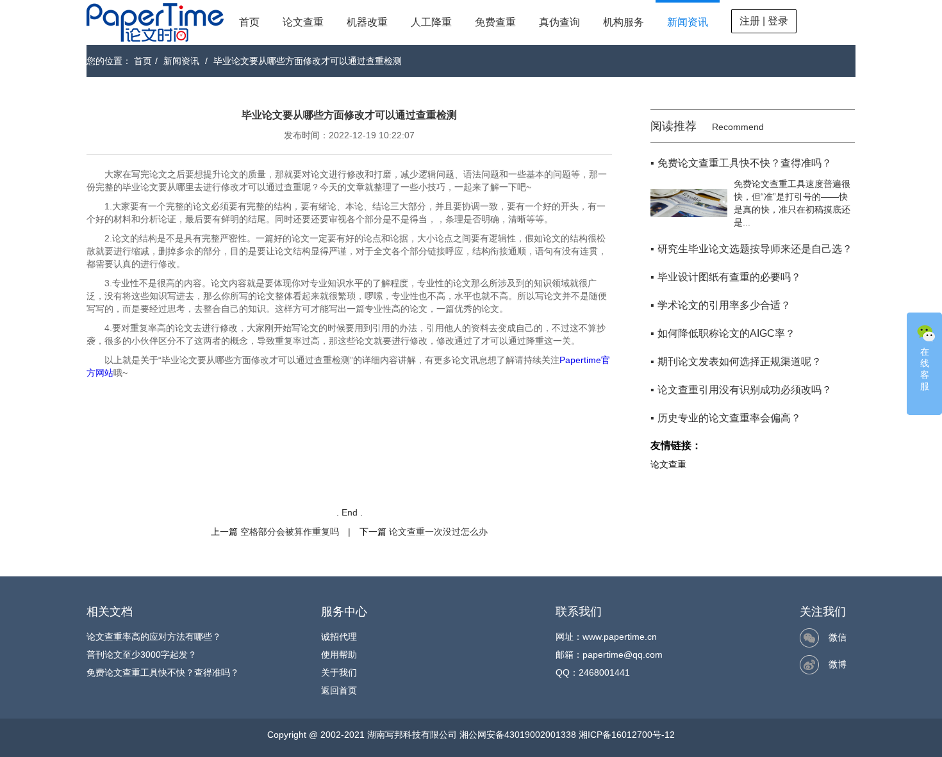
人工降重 (431, 22)
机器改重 (367, 22)
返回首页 (339, 690)
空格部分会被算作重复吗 (289, 531)
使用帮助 (339, 654)
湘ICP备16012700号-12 (627, 734)
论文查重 (303, 22)
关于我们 (339, 672)
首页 (249, 22)
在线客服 (924, 368)
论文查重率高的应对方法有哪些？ (154, 636)
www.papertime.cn (620, 636)
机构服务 (623, 22)
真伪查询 (559, 22)
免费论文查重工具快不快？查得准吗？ (163, 672)
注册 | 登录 (764, 20)
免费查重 (495, 22)
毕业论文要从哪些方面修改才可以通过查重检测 (307, 61)
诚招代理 (339, 636)
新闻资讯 (687, 22)
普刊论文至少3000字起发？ (142, 654)
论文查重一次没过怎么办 (438, 531)
